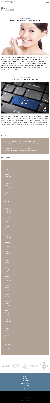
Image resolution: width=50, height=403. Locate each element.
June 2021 (7, 269)
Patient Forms (25, 380)
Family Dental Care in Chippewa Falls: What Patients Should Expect (19, 148)
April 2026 (7, 172)
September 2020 (8, 287)
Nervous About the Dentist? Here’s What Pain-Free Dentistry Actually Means (21, 150)
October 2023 (7, 215)
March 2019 (7, 319)
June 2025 (7, 194)
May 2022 (7, 249)
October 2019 (7, 305)
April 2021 (7, 274)
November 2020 (8, 283)
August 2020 (7, 289)
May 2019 (7, 314)
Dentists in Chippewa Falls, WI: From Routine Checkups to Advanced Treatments (21, 143)
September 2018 (8, 330)
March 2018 (7, 337)
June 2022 (7, 246)
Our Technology (25, 383)
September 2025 (8, 187)
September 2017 (8, 344)
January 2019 (7, 323)
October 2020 (7, 285)
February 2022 (8, 253)
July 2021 (6, 267)
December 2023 (8, 210)
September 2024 (8, 201)
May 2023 (7, 226)
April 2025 (7, 199)
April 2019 (7, 317)
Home (25, 375)
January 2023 (7, 235)
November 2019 (8, 303)
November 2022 (8, 237)
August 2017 (7, 346)
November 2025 (8, 183)
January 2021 (7, 278)
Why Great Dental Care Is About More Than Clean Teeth (16, 146)
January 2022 (7, 255)
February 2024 (8, 206)
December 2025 (8, 181)
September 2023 (8, 217)
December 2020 (8, 280)
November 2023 (8, 212)
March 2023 (7, 231)
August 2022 (7, 242)
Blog (25, 388)
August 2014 (7, 348)
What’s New (25, 382)
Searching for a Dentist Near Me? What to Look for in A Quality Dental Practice (21, 141)
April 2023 (7, 228)
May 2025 (7, 197)
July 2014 (6, 351)
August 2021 (7, 265)
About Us (25, 376)
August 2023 (7, 219)
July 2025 (6, 192)
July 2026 (6, 165)
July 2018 (6, 333)
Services (25, 378)
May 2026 (7, 169)
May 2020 (7, 294)
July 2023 (6, 221)
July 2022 (6, 244)
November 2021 (8, 260)
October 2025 (7, 185)
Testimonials (25, 385)
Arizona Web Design (26, 397)
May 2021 (7, 271)
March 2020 (7, 299)
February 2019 (8, 321)
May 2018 (7, 335)
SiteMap (29, 394)
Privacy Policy (22, 394)
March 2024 (7, 203)
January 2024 (7, 208)
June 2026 (7, 167)
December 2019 (8, 301)
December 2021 (8, 258)
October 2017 (7, 342)
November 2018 (8, 328)
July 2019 (6, 310)
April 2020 (7, 296)
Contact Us (25, 387)
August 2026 (7, 163)
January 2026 (7, 178)
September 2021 (8, 262)
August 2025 (7, 190)
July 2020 (6, 292)
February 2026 (8, 176)
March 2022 (7, 251)
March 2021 (7, 276)
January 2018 (7, 339)
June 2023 (7, 224)
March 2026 (7, 174)
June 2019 (7, 312)
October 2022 (7, 240)
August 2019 (7, 308)
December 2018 (8, 326)
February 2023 (8, 233)
